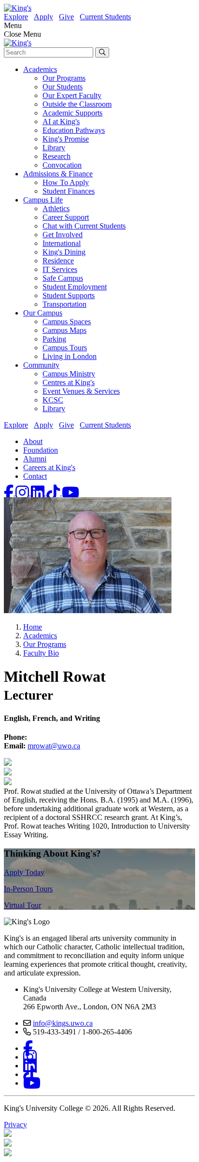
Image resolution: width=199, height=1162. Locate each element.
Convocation (62, 165)
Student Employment (75, 287)
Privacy (15, 1124)
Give (66, 17)
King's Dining (64, 252)
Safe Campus (63, 278)
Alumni (34, 459)
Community (41, 365)
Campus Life (43, 200)
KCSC (53, 400)
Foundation (40, 450)
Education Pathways (74, 130)
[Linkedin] (38, 492)
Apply (43, 17)
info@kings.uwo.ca (63, 1023)
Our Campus (42, 313)
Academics (40, 69)
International (62, 243)
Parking (54, 339)
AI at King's (61, 121)
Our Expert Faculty (72, 95)
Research (57, 156)
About (33, 441)
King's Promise (66, 139)
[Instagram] (23, 492)
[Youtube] (70, 492)
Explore (16, 17)
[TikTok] (54, 492)
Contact (35, 476)
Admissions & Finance (58, 174)
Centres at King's (69, 382)
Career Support (66, 217)
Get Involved (63, 234)
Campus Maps (64, 330)
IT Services (60, 269)
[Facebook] (9, 492)
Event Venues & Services (81, 391)
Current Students (105, 17)
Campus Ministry (69, 374)
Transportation (64, 304)
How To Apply (66, 182)
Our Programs (64, 78)
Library (54, 147)
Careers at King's (49, 467)
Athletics (56, 208)
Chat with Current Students (84, 226)
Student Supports (69, 295)
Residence (58, 261)
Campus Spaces (67, 321)
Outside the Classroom (77, 104)
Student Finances (69, 191)
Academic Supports (72, 113)
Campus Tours (65, 348)
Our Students (63, 87)
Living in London (70, 356)
